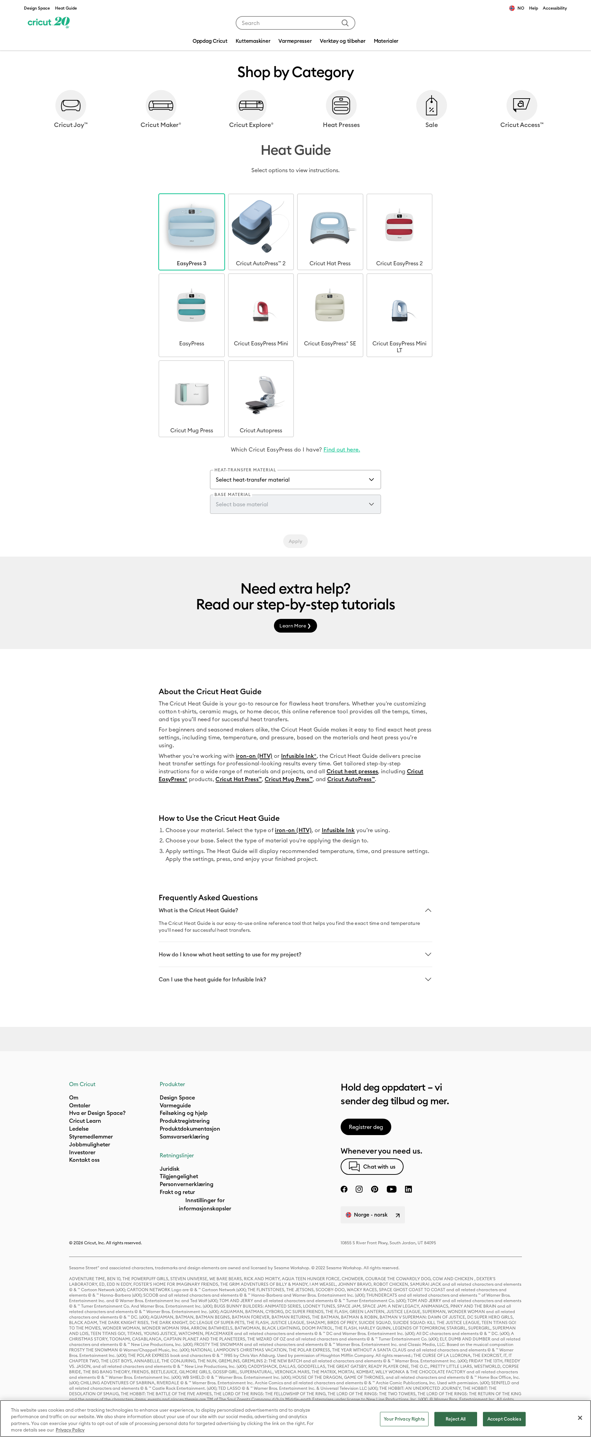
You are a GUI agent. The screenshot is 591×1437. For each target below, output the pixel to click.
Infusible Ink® (299, 755)
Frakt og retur (177, 1191)
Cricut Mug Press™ (289, 779)
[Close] (580, 1417)
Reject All (455, 1419)
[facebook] (344, 1189)
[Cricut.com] (49, 23)
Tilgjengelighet (179, 1176)
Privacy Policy (70, 1430)
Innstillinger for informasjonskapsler (205, 1204)
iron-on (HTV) (254, 755)
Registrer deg (366, 1126)
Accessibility (555, 8)
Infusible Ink (338, 830)
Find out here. (342, 449)
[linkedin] (408, 1189)
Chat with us (379, 1166)
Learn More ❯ (295, 626)
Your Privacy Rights (404, 1419)
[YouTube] (391, 1189)
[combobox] (295, 23)
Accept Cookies (504, 1419)
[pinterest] (374, 1189)
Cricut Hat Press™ (238, 779)
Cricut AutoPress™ (351, 779)
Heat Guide (66, 8)
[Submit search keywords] (345, 23)
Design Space (37, 8)
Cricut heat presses (352, 771)
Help (533, 8)
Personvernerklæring (186, 1184)
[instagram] (359, 1189)
